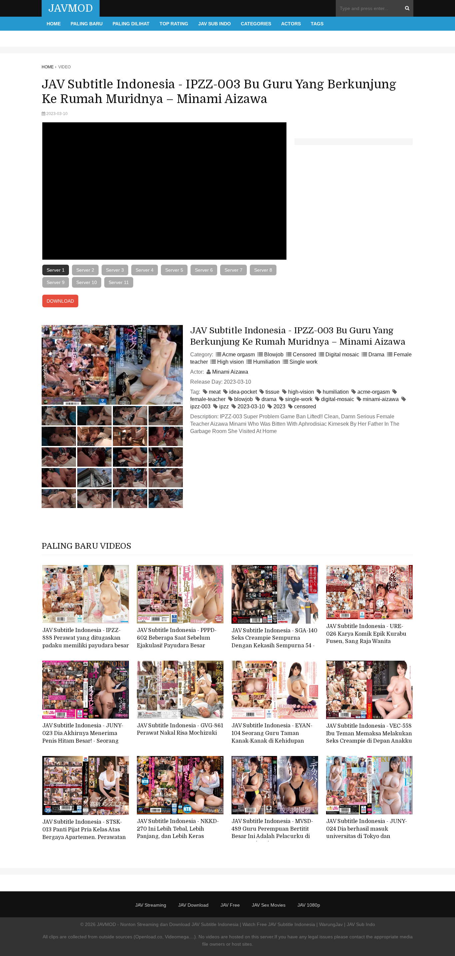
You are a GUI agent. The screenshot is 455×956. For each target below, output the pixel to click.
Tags (317, 23)
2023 (279, 406)
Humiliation (266, 362)
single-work (298, 399)
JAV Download (193, 905)
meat (215, 392)
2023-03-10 (251, 406)
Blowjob (273, 354)
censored (305, 406)
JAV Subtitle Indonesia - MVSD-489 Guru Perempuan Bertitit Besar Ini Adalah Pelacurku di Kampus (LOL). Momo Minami (272, 832)
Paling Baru (87, 23)
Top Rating (174, 23)
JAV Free (230, 905)
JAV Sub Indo (214, 23)
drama (268, 399)
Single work (303, 362)
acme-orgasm (373, 392)
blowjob (243, 399)
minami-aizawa (381, 399)
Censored (304, 354)
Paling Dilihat (131, 23)
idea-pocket (243, 392)
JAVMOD (70, 8)
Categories (256, 23)
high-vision (301, 392)
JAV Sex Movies (268, 905)
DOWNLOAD (60, 301)
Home (54, 23)
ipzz (224, 406)
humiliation (336, 392)
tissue (272, 392)
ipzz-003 (200, 406)
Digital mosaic (342, 354)
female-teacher (208, 399)
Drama (376, 354)
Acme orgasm (238, 354)
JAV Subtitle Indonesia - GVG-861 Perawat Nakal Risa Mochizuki (180, 729)
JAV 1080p (308, 905)
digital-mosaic (337, 399)
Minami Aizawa (230, 372)
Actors (291, 23)
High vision (230, 362)
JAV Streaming (150, 905)
